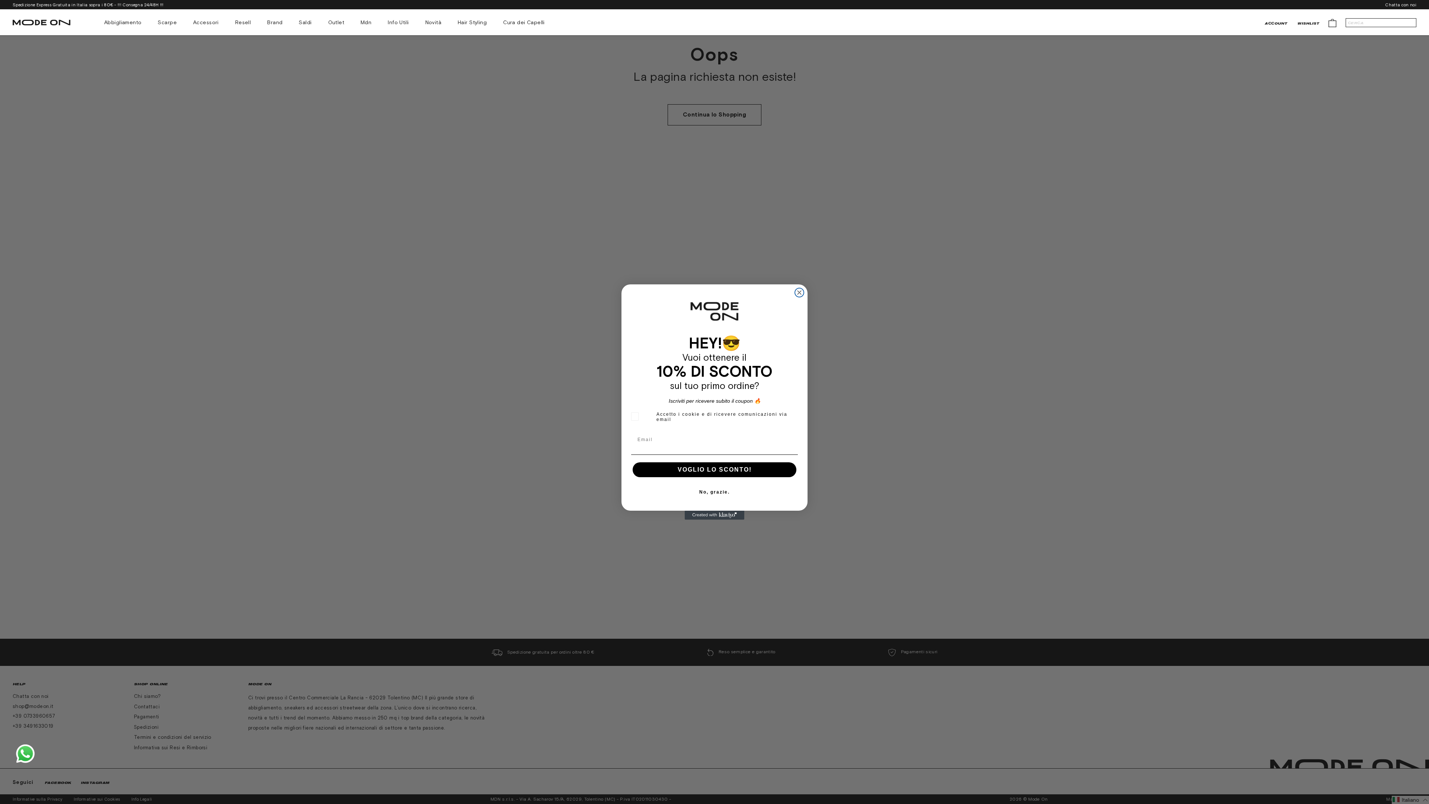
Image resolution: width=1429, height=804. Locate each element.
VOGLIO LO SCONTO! (715, 469)
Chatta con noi (1400, 5)
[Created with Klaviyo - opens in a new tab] (714, 515)
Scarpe (167, 22)
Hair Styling (472, 22)
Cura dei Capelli (524, 22)
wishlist (1308, 23)
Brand (274, 22)
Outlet (336, 22)
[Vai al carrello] (1332, 22)
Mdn (366, 22)
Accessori (206, 22)
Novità (433, 22)
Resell (243, 22)
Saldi (305, 22)
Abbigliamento (122, 22)
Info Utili (398, 22)
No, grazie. (714, 492)
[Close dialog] (799, 292)
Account (1276, 23)
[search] (1381, 22)
